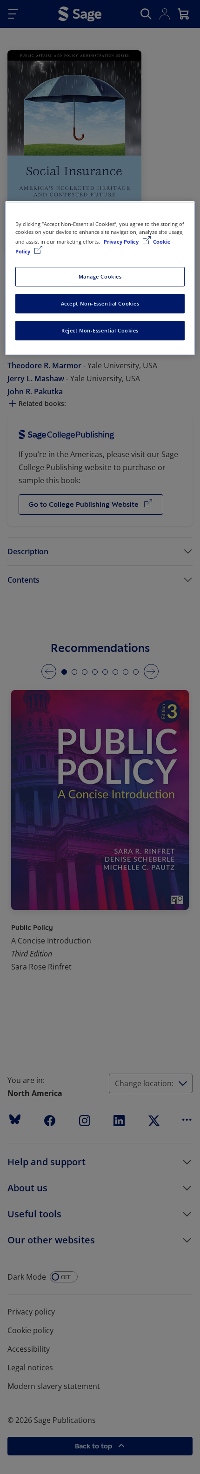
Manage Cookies (100, 276)
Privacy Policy (122, 241)
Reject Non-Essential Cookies (100, 330)
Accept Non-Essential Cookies (100, 303)
